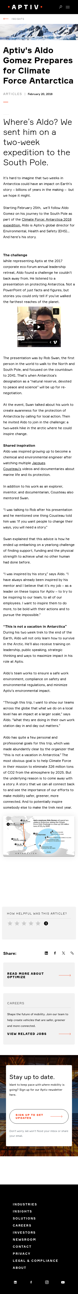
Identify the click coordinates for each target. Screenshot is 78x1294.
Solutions (24, 1218)
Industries (25, 1204)
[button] (60, 6)
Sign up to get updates (29, 1116)
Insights (18, 19)
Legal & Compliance (35, 1261)
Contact (22, 1247)
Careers (22, 1225)
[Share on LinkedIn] (46, 953)
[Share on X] (63, 953)
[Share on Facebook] (55, 953)
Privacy (22, 1254)
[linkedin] (15, 1282)
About (19, 1268)
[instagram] (47, 1282)
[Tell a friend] (72, 953)
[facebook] (31, 1282)
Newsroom (24, 1239)
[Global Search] (60, 7)
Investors (24, 1232)
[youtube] (62, 1282)
